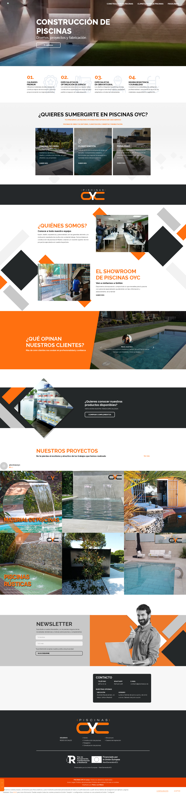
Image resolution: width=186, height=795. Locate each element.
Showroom (110, 738)
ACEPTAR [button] (177, 791)
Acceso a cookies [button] (112, 782)
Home (85, 738)
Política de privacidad (83, 782)
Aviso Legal (71, 782)
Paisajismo (86, 743)
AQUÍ (15, 792)
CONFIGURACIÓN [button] (162, 791)
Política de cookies (98, 782)
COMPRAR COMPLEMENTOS (99, 415)
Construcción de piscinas (92, 740)
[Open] (31, 502)
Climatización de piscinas (92, 745)
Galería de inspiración (113, 740)
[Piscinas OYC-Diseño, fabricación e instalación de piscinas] (28, 4)
